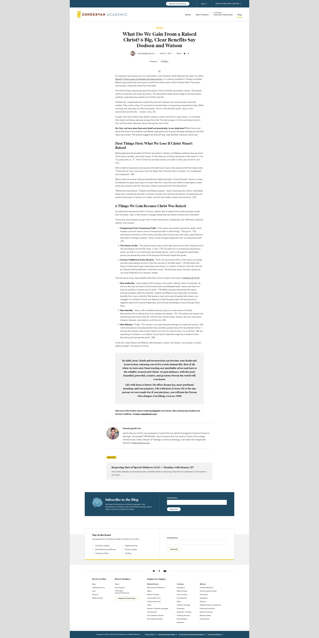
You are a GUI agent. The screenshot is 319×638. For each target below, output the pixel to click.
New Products (120, 588)
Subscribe (174, 509)
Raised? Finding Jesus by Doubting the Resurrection (138, 79)
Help (93, 591)
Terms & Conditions (214, 634)
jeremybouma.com (141, 443)
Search (241, 3)
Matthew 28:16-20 (191, 278)
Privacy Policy (150, 634)
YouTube (164, 571)
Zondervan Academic (102, 14)
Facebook (188, 53)
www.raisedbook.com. (146, 414)
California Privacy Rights (166, 634)
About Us (95, 595)
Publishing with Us (98, 588)
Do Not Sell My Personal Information (191, 634)
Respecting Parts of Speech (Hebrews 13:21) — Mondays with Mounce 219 (159, 471)
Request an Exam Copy (177, 4)
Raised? (156, 410)
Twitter (184, 53)
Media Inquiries (97, 598)
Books (117, 584)
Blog (93, 584)
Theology (164, 61)
